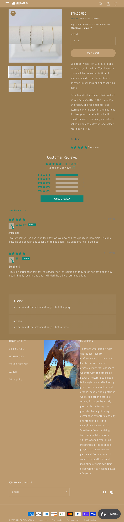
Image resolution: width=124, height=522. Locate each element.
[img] (17, 219)
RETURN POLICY (16, 356)
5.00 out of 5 (70, 164)
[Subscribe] (65, 492)
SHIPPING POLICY (17, 348)
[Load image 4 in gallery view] (56, 72)
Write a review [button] (62, 198)
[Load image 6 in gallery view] (28, 86)
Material (74, 34)
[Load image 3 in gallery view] (42, 72)
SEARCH (13, 371)
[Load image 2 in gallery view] (28, 72)
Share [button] (77, 139)
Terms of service (74, 520)
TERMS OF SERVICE (18, 364)
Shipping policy (90, 520)
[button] (7, 3)
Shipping (74, 18)
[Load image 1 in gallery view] (15, 72)
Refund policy (15, 379)
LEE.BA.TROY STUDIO (25, 520)
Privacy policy (57, 520)
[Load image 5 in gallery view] (15, 86)
